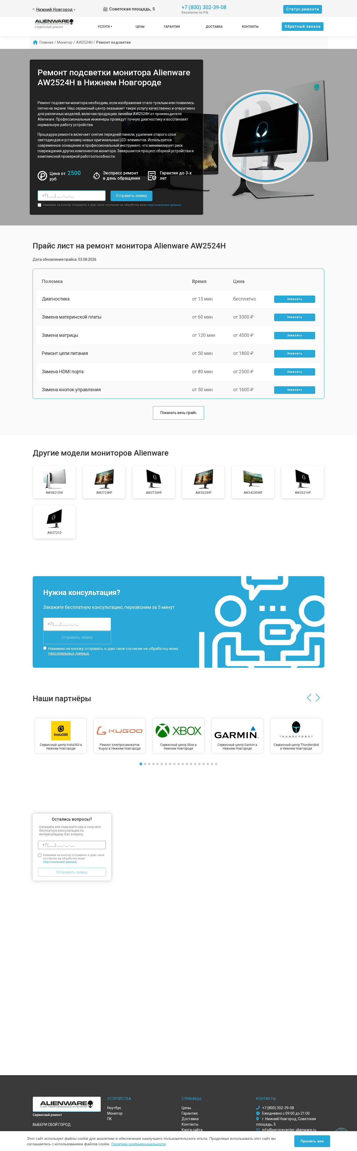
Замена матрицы (60, 335)
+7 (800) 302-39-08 (204, 7)
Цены (140, 27)
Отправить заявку (131, 196)
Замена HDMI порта (63, 371)
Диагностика (56, 299)
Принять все (312, 1141)
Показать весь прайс (178, 413)
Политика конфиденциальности (138, 1144)
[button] (309, 698)
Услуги (104, 27)
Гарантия (172, 27)
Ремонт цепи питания (65, 353)
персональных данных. (165, 205)
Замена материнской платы (72, 317)
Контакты (250, 27)
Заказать (294, 299)
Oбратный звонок (303, 26)
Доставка (214, 27)
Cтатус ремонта (302, 9)
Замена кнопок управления (71, 389)
